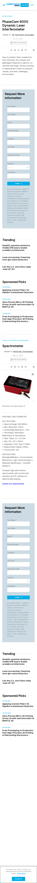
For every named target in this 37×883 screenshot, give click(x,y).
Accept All (18, 879)
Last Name (12, 114)
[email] (26, 50)
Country (11, 164)
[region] (18, 874)
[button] (3, 5)
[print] (34, 50)
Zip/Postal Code (13, 155)
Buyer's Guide (7, 16)
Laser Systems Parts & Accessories (15, 340)
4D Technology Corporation (23, 35)
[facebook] (11, 50)
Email (10, 123)
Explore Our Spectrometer (13, 484)
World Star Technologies (23, 352)
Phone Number (12, 131)
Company (10, 139)
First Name (12, 106)
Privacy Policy (21, 873)
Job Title (11, 147)
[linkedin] (15, 50)
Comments (11, 172)
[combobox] (18, 167)
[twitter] (19, 50)
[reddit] (22, 50)
